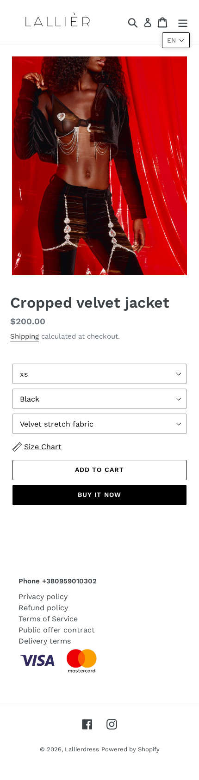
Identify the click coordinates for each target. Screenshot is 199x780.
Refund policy (43, 607)
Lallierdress (82, 749)
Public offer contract (57, 629)
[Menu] (183, 22)
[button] (175, 40)
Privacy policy (43, 596)
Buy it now (99, 494)
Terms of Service (48, 618)
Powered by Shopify (130, 749)
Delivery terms (45, 641)
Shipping (24, 336)
